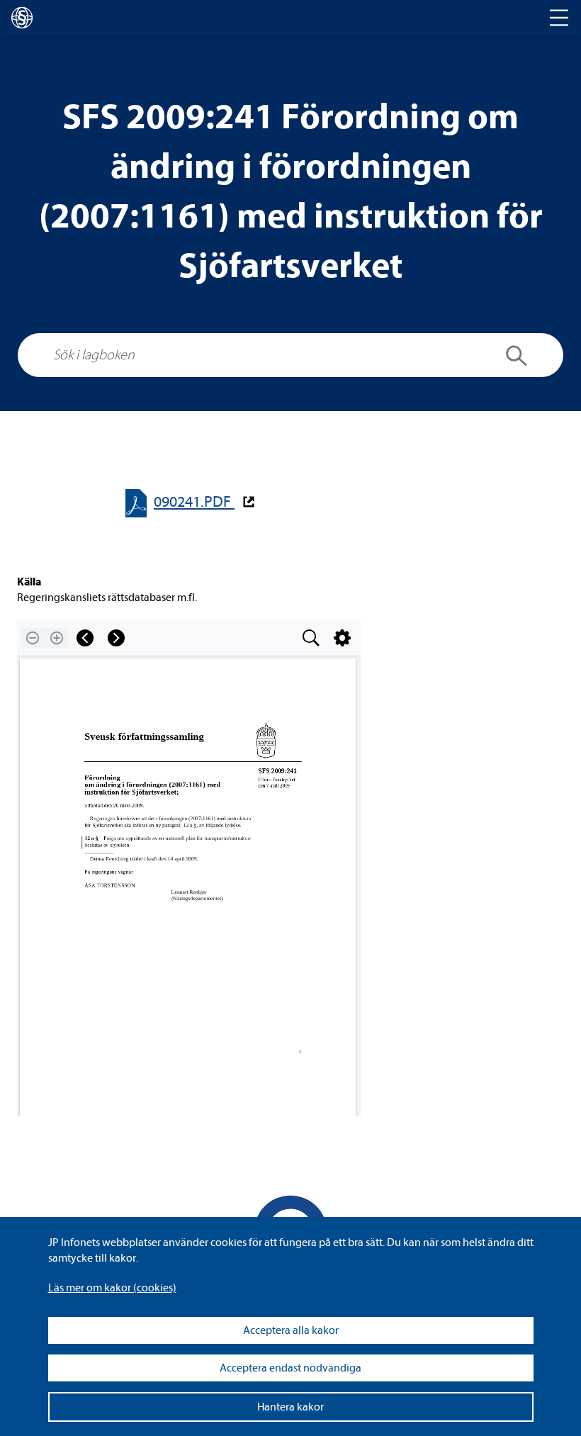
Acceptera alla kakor (291, 1330)
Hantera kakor (290, 1407)
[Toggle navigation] (559, 17)
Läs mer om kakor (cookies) (112, 1287)
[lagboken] (22, 17)
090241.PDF (194, 502)
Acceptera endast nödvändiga (290, 1368)
